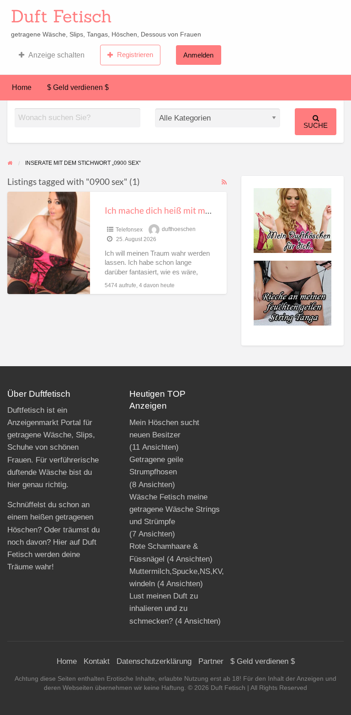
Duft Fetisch (61, 16)
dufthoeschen (179, 229)
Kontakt (97, 661)
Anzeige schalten (56, 55)
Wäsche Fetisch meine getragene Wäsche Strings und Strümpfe (174, 509)
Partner (210, 661)
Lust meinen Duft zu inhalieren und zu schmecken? (163, 608)
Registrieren (135, 54)
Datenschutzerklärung (154, 661)
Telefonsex (129, 229)
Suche (315, 125)
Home (22, 87)
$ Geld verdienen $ (78, 87)
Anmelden (198, 55)
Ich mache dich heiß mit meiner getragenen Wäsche (204, 210)
